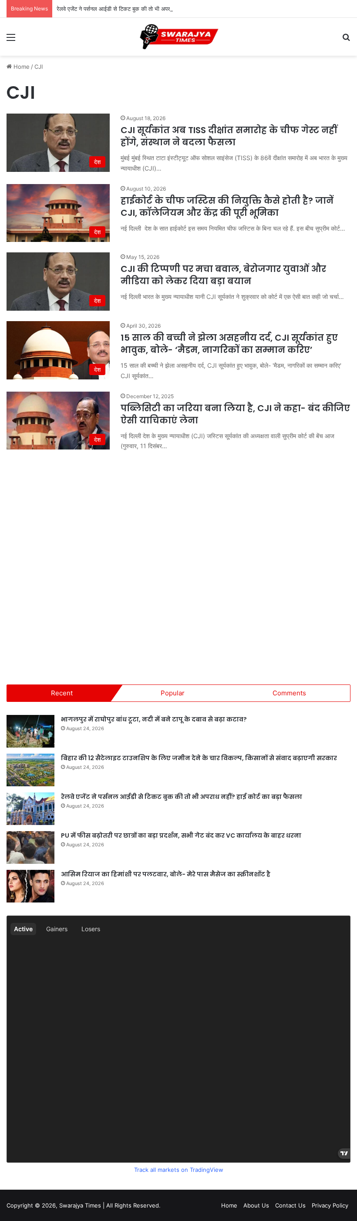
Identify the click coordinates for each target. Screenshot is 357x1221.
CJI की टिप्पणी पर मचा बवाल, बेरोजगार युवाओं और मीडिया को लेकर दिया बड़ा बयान (223, 275)
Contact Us (290, 1205)
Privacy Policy (330, 1205)
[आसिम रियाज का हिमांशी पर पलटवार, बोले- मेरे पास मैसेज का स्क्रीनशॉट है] (30, 886)
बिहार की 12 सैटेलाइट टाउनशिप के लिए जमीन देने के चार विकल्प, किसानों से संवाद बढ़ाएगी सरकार (199, 758)
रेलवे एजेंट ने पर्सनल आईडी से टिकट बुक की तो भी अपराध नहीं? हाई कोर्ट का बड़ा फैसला (147, 8)
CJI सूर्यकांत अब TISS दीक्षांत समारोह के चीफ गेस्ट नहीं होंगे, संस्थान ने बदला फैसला (229, 136)
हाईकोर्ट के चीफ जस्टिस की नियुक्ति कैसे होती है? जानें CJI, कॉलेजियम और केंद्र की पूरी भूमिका (227, 207)
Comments (289, 693)
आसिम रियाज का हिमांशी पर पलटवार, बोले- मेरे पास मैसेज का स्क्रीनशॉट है (165, 874)
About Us (256, 1205)
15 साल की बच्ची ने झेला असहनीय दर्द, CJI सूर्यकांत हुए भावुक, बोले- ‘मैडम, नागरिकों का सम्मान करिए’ (229, 344)
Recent (62, 693)
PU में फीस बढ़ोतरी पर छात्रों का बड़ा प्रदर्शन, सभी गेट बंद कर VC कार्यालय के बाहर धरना (181, 835)
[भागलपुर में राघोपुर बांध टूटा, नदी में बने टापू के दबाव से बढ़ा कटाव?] (30, 731)
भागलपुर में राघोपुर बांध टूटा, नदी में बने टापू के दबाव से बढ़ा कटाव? (154, 719)
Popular (173, 693)
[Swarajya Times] (178, 37)
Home (21, 66)
